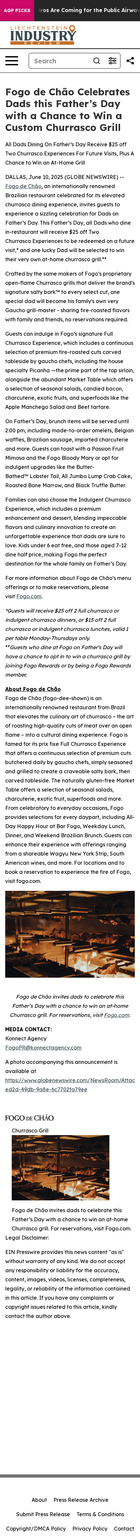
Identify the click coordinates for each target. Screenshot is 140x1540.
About (39, 1500)
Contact (124, 1528)
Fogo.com (28, 596)
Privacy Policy (89, 1528)
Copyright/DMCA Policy (36, 1528)
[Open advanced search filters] (112, 60)
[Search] (97, 60)
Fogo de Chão (23, 186)
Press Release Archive (80, 1500)
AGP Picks (17, 10)
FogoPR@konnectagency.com (43, 1047)
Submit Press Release (43, 1514)
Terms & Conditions (100, 1514)
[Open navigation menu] (11, 60)
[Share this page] (130, 60)
